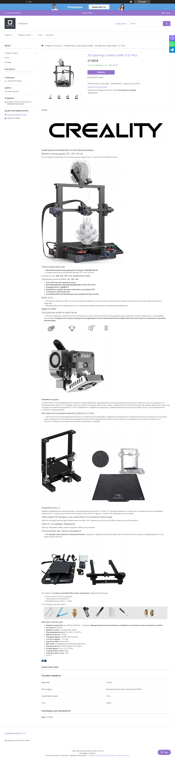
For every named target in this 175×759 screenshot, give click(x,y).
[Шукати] (167, 23)
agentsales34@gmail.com (17, 114)
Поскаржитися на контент (97, 755)
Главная (8, 35)
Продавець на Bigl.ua (87, 753)
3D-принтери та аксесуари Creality (78, 46)
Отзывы (8, 62)
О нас (40, 35)
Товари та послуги (53, 46)
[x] (45, 661)
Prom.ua (100, 751)
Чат (166, 752)
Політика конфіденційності (119, 755)
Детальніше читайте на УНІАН (17, 740)
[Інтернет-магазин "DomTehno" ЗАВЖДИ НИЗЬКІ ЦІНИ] (10, 28)
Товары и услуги (24, 35)
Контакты (50, 35)
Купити (101, 72)
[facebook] (43, 661)
